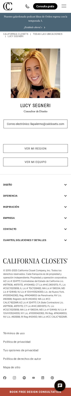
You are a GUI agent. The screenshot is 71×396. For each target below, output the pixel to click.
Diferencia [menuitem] (10, 195)
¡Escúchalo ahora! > (33, 27)
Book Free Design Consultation (30, 390)
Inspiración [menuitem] (11, 206)
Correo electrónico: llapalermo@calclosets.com (35, 124)
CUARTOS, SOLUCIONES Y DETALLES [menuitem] (24, 240)
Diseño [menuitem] (7, 184)
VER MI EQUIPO (36, 162)
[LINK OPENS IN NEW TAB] (4, 378)
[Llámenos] (27, 6)
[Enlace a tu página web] (35, 262)
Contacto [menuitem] (10, 229)
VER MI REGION (35, 148)
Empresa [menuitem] (9, 217)
